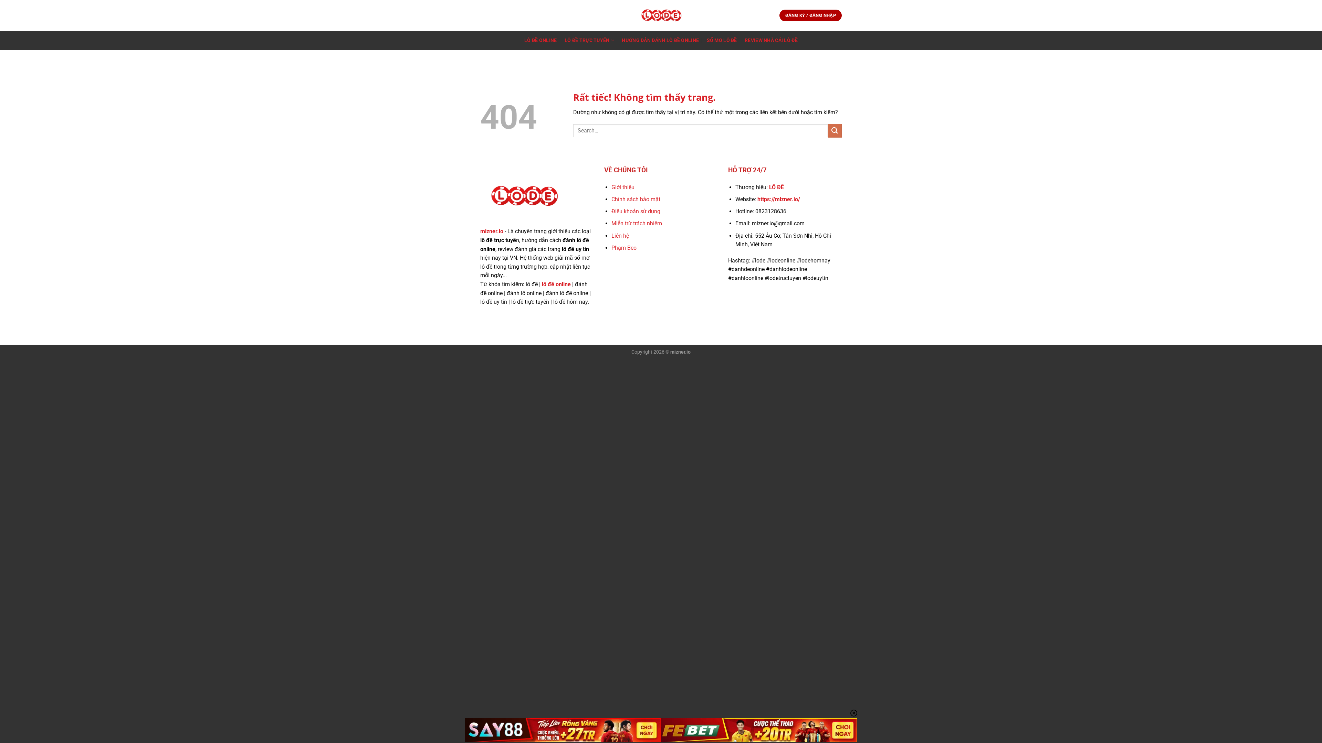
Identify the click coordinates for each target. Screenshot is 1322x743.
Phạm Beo (624, 248)
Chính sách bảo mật (635, 199)
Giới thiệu (622, 187)
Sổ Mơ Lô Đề (722, 40)
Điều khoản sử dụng (635, 211)
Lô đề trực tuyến (587, 40)
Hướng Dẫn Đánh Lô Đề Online (660, 40)
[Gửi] (835, 130)
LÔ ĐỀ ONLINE (540, 40)
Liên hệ (620, 236)
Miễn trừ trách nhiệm (636, 223)
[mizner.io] (661, 15)
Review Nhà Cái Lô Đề (771, 40)
